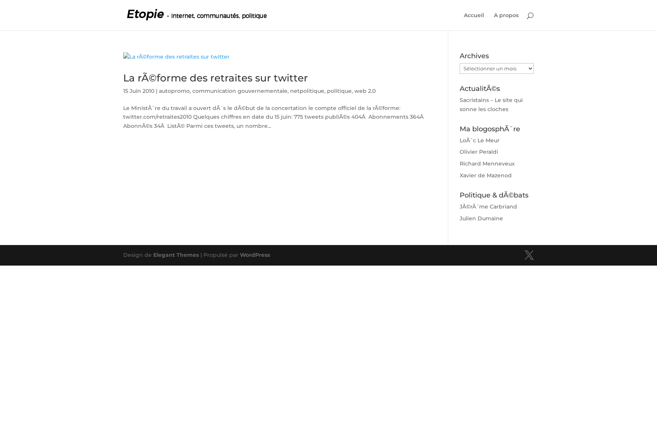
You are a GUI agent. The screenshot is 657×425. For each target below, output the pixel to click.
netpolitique (307, 91)
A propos (506, 16)
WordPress (255, 254)
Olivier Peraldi (479, 151)
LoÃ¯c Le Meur (480, 140)
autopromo (174, 91)
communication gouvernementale (239, 91)
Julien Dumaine (481, 218)
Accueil (474, 16)
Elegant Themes (176, 254)
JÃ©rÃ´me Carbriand (488, 206)
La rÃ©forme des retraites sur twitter (215, 78)
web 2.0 (365, 91)
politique (339, 91)
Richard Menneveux (487, 163)
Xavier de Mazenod (486, 175)
